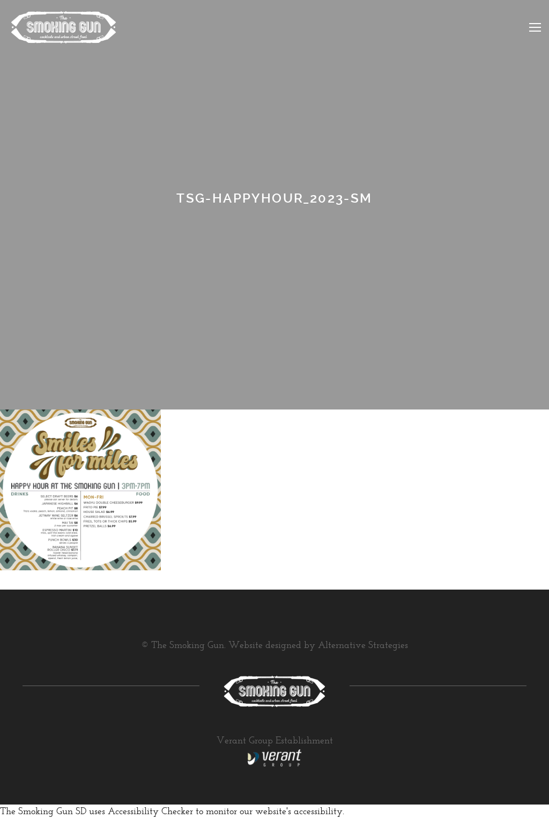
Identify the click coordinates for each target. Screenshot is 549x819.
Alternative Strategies (363, 646)
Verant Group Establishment (275, 741)
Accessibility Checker (150, 812)
